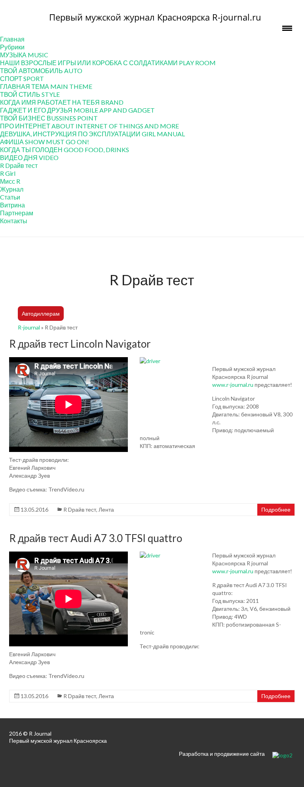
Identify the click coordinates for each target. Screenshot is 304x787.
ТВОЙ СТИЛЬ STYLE (30, 94)
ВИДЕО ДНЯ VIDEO (29, 157)
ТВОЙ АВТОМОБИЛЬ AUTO (41, 70)
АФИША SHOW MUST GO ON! (44, 141)
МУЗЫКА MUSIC (24, 54)
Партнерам (16, 213)
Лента (106, 509)
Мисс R (10, 181)
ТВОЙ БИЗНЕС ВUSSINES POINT (49, 118)
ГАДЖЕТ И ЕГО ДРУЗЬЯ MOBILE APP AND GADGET (77, 110)
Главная (12, 39)
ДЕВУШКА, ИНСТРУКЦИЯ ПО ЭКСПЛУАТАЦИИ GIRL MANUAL (92, 133)
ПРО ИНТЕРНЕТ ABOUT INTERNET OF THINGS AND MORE (89, 126)
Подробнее (276, 509)
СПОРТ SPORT (22, 78)
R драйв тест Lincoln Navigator (80, 343)
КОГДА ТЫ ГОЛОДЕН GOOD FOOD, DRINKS (64, 149)
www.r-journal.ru (232, 384)
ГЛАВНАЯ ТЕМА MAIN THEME (46, 86)
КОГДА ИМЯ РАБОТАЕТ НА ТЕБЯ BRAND (62, 102)
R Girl (7, 173)
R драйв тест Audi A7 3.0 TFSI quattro (95, 538)
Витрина (12, 205)
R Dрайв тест (19, 165)
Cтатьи (10, 197)
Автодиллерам (41, 313)
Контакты (13, 220)
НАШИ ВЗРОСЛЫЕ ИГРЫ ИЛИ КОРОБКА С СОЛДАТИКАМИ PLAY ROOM (108, 62)
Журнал (11, 189)
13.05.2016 (34, 509)
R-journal (29, 327)
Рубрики (12, 47)
